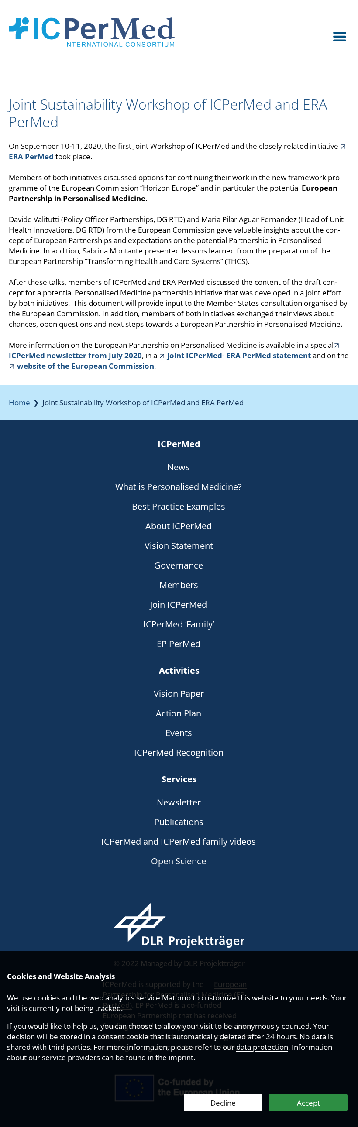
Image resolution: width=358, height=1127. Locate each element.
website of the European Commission (85, 366)
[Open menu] (339, 37)
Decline (223, 1103)
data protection (262, 1047)
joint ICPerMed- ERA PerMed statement (239, 355)
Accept (308, 1103)
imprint (181, 1057)
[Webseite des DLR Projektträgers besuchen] (179, 925)
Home (19, 402)
